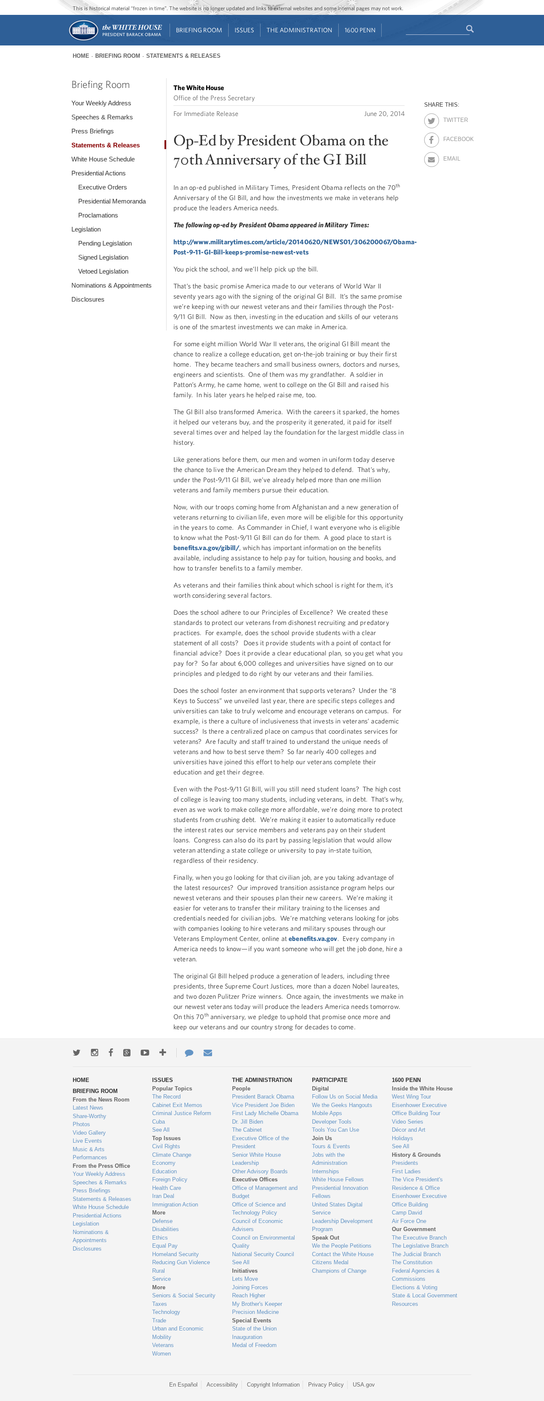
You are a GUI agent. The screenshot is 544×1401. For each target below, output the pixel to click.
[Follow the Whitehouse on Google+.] (126, 1052)
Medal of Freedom (254, 1345)
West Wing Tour (411, 1096)
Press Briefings (92, 131)
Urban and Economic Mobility (178, 1332)
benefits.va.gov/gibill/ (206, 547)
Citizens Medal (330, 1262)
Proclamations (98, 215)
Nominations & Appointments (111, 285)
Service (161, 1279)
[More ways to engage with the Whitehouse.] (162, 1052)
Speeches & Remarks (102, 117)
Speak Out (325, 1237)
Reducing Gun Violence (181, 1262)
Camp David (407, 1212)
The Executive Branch (419, 1237)
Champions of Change (339, 1271)
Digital (320, 1088)
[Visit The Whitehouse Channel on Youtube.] (145, 1052)
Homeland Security (175, 1254)
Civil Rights (166, 1146)
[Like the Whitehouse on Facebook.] (110, 1052)
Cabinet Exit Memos (177, 1105)
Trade (159, 1320)
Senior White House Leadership (256, 1159)
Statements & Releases (183, 56)
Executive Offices (255, 1179)
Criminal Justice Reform (181, 1113)
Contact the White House (343, 1254)
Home (81, 56)
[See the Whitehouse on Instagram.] (94, 1052)
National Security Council (263, 1254)
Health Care (166, 1188)
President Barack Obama (263, 1096)
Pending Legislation (105, 243)
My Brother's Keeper (257, 1304)
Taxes (159, 1304)
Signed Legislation (103, 257)
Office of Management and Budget (265, 1192)
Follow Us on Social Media (344, 1096)
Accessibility (222, 1384)
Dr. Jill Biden (247, 1122)
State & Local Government (424, 1295)
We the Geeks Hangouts (342, 1105)
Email (450, 157)
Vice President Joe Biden (263, 1105)
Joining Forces (250, 1287)
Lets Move (245, 1279)
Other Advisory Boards (260, 1171)
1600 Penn (360, 30)
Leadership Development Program (342, 1225)
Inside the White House (422, 1088)
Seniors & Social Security (183, 1295)
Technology (166, 1312)
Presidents (405, 1163)
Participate (330, 1080)
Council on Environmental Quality (263, 1241)
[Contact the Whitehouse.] (184, 1052)
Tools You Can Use (335, 1130)
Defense (162, 1221)
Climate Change (171, 1155)
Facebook (450, 137)
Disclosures (88, 299)
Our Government (414, 1229)
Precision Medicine (255, 1312)
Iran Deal (163, 1196)
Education (164, 1171)
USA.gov (364, 1384)
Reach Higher (248, 1295)
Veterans (163, 1345)
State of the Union (254, 1328)
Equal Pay (165, 1246)
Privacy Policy (326, 1384)
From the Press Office (101, 1166)
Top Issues (166, 1138)
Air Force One (409, 1221)
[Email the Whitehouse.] (208, 1052)
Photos (81, 1124)
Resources (405, 1304)
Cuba (158, 1122)
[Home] (115, 40)
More (158, 1212)
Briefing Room (199, 30)
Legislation (86, 229)
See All (161, 1130)
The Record (166, 1096)
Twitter (450, 118)
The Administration (299, 30)
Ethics (160, 1237)
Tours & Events (331, 1146)
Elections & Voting (414, 1287)
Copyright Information (273, 1384)
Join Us (322, 1138)
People (241, 1088)
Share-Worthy (89, 1116)
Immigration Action (175, 1204)
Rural (158, 1271)
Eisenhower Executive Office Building (419, 1200)
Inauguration (247, 1337)
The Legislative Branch (420, 1246)
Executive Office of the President (260, 1142)
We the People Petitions (341, 1246)
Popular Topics (172, 1088)
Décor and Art (408, 1130)
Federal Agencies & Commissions (416, 1275)
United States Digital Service (337, 1208)
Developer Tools (331, 1122)
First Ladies (406, 1171)
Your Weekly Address (101, 103)
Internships (325, 1171)
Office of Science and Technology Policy (259, 1208)
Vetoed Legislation (103, 271)
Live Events (87, 1141)
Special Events (251, 1320)
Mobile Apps (327, 1113)
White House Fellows (338, 1179)
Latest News (88, 1107)
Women (161, 1353)
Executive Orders (102, 187)
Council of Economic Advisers (257, 1225)
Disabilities (165, 1229)
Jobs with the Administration (329, 1159)
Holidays (402, 1138)
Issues (244, 30)
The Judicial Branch (416, 1254)
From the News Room (101, 1099)
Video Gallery (89, 1133)
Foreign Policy (169, 1179)
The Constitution (412, 1262)
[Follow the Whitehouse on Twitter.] (77, 1052)
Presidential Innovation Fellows (340, 1192)
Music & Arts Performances (90, 1153)
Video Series (407, 1122)
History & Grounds (416, 1155)
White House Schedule (103, 159)
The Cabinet (247, 1130)
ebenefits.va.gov (313, 938)
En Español (183, 1384)
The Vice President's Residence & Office (417, 1183)
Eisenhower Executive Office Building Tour (419, 1109)
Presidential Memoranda (112, 201)
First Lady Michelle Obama (265, 1113)
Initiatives (245, 1271)
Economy (164, 1163)
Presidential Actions (98, 173)
